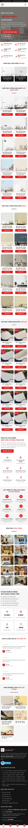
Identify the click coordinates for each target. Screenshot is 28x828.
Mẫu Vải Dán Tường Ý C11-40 (7, 343)
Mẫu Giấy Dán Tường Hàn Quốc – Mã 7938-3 (21, 268)
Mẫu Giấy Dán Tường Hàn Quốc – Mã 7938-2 (7, 289)
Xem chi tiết (7, 114)
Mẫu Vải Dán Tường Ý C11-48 (21, 426)
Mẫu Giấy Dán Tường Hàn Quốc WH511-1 (21, 132)
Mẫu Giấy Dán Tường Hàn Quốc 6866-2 (7, 173)
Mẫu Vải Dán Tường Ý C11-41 (21, 343)
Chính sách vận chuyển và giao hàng (10, 803)
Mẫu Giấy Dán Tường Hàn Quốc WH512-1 (7, 153)
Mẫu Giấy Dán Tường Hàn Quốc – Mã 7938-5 (21, 248)
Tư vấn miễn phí (7, 36)
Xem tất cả (14, 93)
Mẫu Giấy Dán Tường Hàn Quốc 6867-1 (21, 173)
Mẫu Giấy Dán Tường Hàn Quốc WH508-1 (7, 111)
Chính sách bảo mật (6, 794)
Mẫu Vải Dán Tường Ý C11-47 (21, 405)
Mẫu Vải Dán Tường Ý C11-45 (21, 384)
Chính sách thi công (6, 792)
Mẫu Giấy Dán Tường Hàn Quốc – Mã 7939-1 (7, 227)
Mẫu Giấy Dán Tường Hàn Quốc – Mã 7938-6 (7, 248)
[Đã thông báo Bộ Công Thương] (6, 763)
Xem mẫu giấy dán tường (10, 32)
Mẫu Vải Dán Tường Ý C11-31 (7, 426)
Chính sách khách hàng (7, 798)
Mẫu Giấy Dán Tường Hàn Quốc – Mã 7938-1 (21, 289)
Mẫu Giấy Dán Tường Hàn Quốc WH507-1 (21, 194)
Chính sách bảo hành (6, 796)
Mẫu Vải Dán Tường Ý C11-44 (7, 384)
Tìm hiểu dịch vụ (7, 451)
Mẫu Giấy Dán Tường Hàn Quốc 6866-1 (21, 153)
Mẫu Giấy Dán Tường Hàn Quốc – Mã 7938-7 (21, 227)
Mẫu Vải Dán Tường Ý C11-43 (21, 364)
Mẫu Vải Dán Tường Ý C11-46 (7, 405)
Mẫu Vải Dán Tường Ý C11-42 (7, 364)
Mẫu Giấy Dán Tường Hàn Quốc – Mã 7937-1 (21, 310)
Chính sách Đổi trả (6, 800)
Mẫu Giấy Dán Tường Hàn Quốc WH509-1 (21, 111)
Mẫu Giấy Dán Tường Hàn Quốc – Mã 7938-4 (7, 268)
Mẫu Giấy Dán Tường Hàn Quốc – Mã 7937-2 (7, 310)
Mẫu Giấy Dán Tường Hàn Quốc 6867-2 (7, 194)
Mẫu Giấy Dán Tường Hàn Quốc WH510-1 (7, 132)
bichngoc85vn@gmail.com (11, 817)
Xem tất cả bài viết (14, 692)
